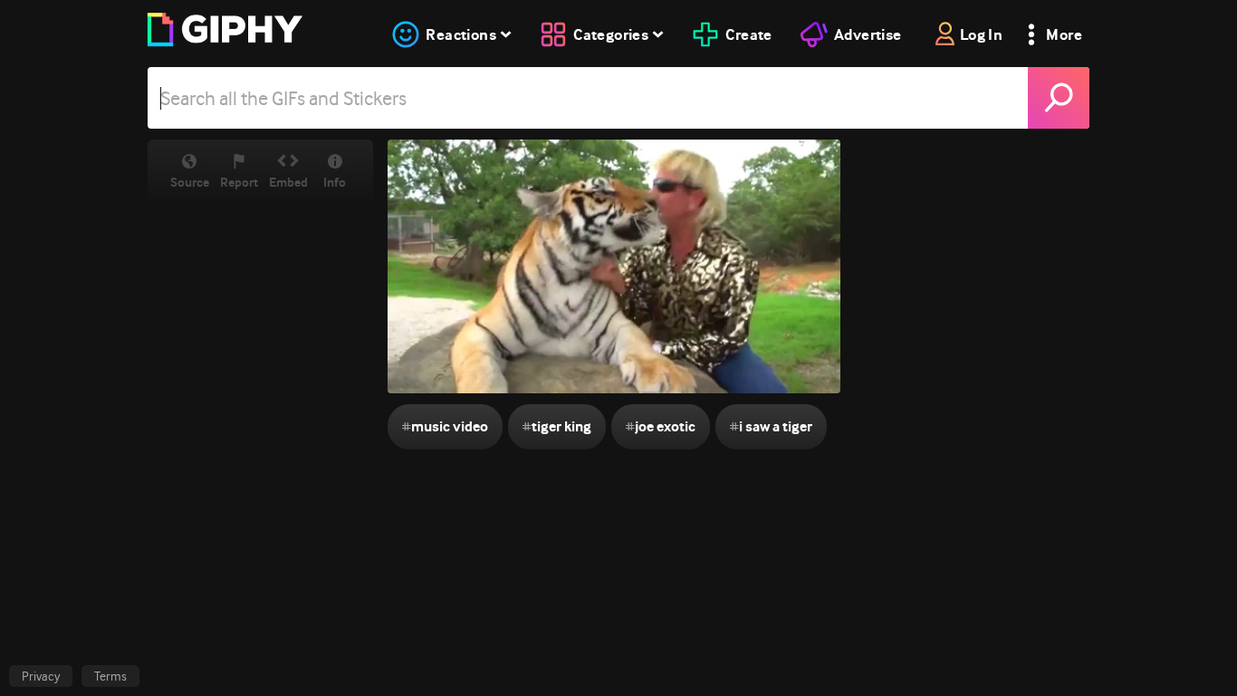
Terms (110, 676)
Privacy (41, 676)
